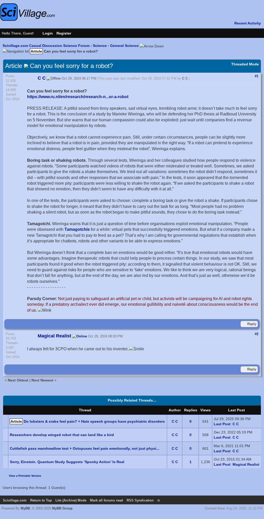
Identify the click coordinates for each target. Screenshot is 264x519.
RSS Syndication (140, 500)
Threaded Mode (245, 64)
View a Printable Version (25, 475)
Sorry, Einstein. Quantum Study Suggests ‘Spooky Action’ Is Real (67, 462)
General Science (124, 46)
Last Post (222, 424)
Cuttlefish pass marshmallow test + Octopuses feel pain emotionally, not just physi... (84, 448)
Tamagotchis (77, 229)
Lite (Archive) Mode (70, 500)
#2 (256, 334)
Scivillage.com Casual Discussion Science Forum (46, 46)
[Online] (79, 336)
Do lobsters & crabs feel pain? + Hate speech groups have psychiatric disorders (94, 421)
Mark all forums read (106, 500)
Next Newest (42, 380)
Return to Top (41, 500)
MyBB (25, 508)
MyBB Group (62, 508)
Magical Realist (246, 464)
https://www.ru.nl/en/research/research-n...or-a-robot (77, 97)
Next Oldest (18, 380)
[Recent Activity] (245, 23)
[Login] (45, 33)
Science (100, 46)
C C (185, 78)
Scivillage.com (15, 500)
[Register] (66, 33)
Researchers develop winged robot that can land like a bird (62, 435)
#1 (256, 76)
